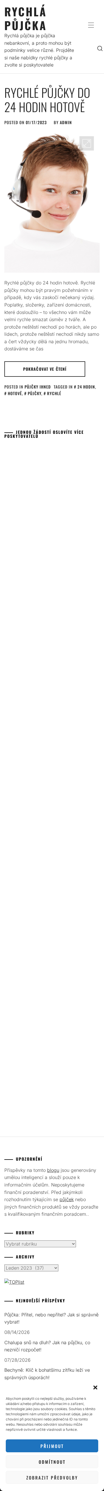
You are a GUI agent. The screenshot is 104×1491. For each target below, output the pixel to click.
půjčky (34, 393)
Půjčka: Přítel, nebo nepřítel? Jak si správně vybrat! (51, 1318)
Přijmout (52, 1446)
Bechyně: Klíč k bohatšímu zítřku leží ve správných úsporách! (47, 1373)
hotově (15, 393)
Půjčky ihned (38, 387)
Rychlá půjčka (25, 18)
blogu (53, 1170)
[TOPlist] (14, 1282)
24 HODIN (86, 387)
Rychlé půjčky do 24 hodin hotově (47, 99)
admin (66, 122)
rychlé (54, 393)
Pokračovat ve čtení (44, 369)
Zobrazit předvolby (52, 1477)
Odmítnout (52, 1462)
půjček (67, 1199)
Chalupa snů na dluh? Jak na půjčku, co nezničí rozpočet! (47, 1346)
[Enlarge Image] (86, 143)
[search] (100, 48)
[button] (95, 1387)
